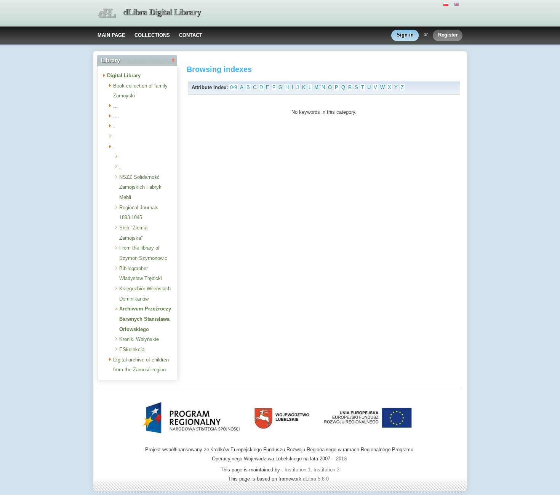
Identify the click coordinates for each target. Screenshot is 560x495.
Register (448, 35)
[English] (457, 4)
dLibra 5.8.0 (316, 479)
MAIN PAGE (111, 35)
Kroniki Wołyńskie (139, 339)
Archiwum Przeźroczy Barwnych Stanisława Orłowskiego (145, 319)
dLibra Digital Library (162, 12)
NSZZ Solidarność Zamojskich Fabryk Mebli (140, 187)
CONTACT (190, 35)
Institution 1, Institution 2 (312, 470)
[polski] (446, 4)
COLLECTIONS (152, 35)
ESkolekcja (131, 349)
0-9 (233, 87)
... (115, 106)
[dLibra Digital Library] (106, 13)
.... (116, 116)
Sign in (405, 35)
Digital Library (124, 75)
